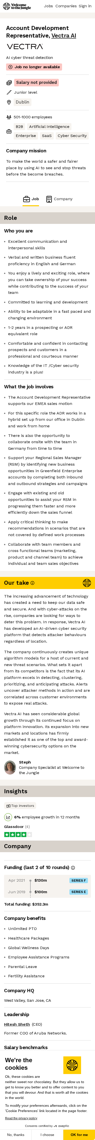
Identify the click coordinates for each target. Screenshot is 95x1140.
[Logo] (17, 6)
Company (63, 198)
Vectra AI (63, 35)
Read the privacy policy (21, 1118)
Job (35, 198)
